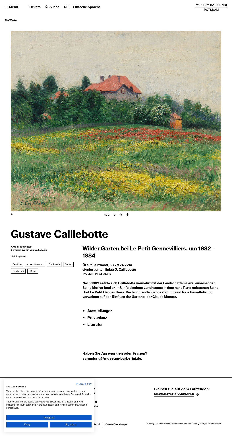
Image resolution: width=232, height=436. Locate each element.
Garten (68, 264)
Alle (7, 20)
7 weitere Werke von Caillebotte (29, 250)
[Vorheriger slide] (115, 215)
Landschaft (18, 271)
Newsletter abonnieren (174, 394)
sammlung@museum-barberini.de (111, 358)
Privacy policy (84, 383)
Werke (13, 20)
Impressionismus (35, 264)
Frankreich (54, 264)
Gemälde (17, 264)
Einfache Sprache (87, 7)
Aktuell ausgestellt (21, 247)
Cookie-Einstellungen (116, 424)
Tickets (35, 7)
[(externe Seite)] (211, 7)
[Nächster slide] (121, 215)
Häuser (32, 271)
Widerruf (94, 424)
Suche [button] (54, 7)
